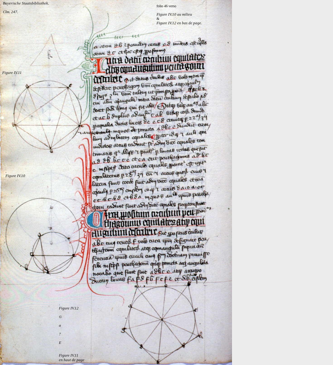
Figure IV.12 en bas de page (179, 23)
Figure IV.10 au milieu (174, 14)
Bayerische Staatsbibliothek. (26, 3)
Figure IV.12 (69, 308)
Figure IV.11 (12, 73)
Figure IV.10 (15, 176)
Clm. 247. (10, 12)
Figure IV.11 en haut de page (71, 357)
